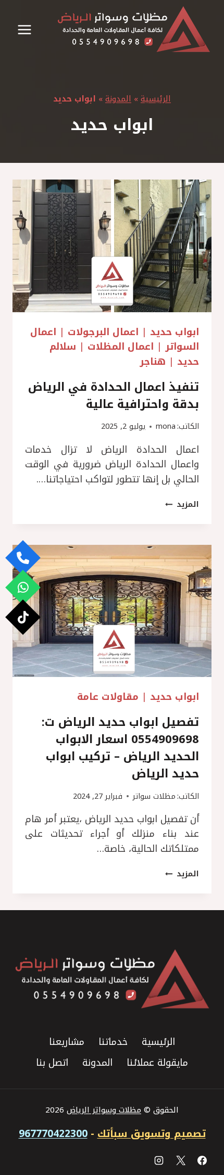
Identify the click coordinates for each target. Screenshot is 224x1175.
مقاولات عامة (108, 697)
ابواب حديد (174, 332)
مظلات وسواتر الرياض (104, 1110)
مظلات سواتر (154, 796)
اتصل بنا (52, 1062)
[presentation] (112, 246)
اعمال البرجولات (103, 332)
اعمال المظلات (121, 346)
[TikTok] (23, 617)
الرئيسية (156, 98)
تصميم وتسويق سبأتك (151, 1134)
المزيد (182, 504)
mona (166, 426)
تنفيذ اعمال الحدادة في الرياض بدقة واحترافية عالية (113, 395)
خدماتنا (113, 1042)
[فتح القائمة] (25, 29)
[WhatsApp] (23, 587)
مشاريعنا (66, 1042)
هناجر (153, 362)
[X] (180, 1160)
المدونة (118, 98)
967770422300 (53, 1134)
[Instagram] (159, 1160)
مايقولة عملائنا (157, 1062)
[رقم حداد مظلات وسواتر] (23, 558)
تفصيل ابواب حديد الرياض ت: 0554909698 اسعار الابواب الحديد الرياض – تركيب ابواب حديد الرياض (120, 748)
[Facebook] (202, 1160)
